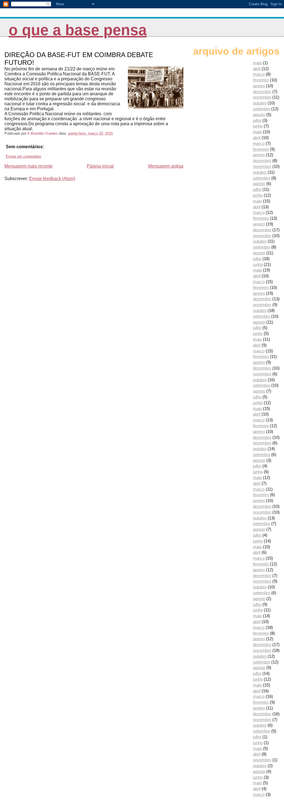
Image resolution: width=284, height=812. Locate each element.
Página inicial (100, 166)
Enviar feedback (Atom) (52, 178)
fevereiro (261, 80)
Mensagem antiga (165, 166)
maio (257, 62)
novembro (262, 97)
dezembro (262, 91)
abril (256, 68)
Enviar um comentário (23, 156)
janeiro (259, 85)
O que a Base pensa (78, 30)
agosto (259, 114)
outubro (260, 103)
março (259, 74)
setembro (261, 108)
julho (257, 120)
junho (258, 126)
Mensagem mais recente (28, 166)
